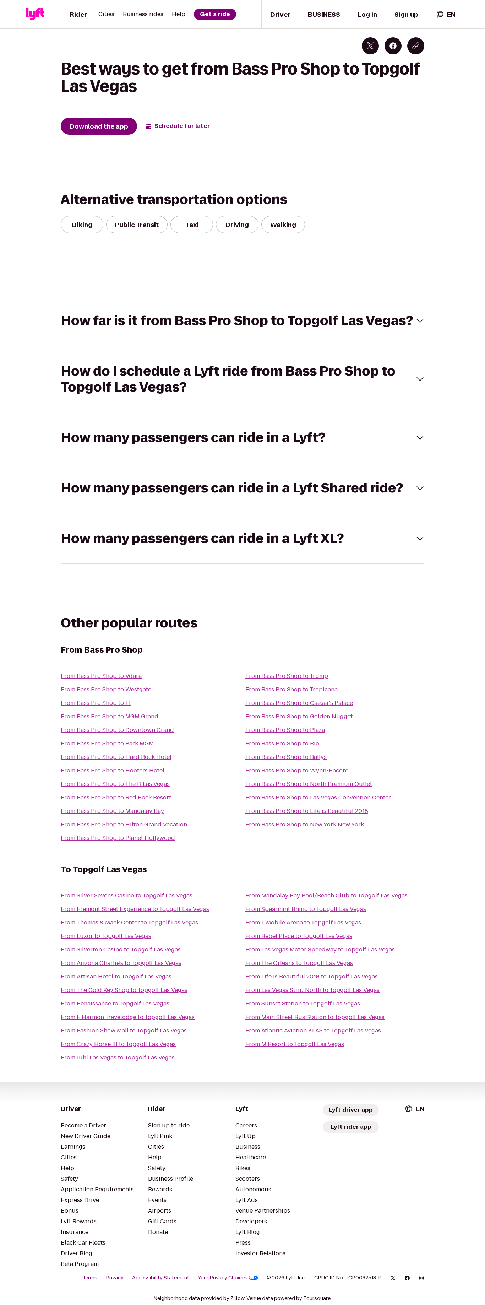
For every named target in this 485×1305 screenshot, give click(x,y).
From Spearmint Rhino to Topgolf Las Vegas (305, 909)
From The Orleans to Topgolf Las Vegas (299, 963)
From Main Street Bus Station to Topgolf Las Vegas (315, 1017)
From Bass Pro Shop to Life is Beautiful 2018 (306, 811)
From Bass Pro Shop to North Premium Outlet (308, 784)
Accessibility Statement (160, 1277)
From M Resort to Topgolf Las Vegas (294, 1044)
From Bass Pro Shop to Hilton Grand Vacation (124, 824)
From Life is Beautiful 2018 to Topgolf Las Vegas (311, 976)
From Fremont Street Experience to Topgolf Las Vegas (135, 909)
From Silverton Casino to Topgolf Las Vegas (121, 949)
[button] (242, 321)
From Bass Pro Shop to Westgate (106, 689)
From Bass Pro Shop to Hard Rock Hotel (116, 757)
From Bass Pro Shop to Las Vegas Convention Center (318, 797)
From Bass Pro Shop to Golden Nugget (299, 716)
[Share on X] (370, 45)
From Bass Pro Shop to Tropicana (291, 689)
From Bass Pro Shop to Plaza (285, 730)
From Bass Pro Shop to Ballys (286, 757)
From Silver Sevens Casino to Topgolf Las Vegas (126, 895)
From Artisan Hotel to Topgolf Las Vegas (116, 976)
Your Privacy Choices (222, 1277)
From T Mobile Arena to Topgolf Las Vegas (303, 922)
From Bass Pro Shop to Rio (282, 743)
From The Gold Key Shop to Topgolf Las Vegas (124, 990)
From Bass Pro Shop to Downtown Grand (117, 730)
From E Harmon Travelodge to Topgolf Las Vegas (128, 1017)
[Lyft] (35, 14)
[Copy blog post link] (415, 45)
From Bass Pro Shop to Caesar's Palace (299, 703)
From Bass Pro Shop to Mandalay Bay (112, 811)
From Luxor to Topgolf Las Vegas (106, 936)
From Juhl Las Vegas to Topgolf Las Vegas (118, 1057)
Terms (89, 1277)
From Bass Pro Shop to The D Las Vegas (115, 784)
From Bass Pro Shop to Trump (286, 676)
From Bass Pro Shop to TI (96, 703)
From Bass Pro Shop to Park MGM (107, 743)
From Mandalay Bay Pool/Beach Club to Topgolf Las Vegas (326, 895)
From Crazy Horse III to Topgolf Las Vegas (118, 1044)
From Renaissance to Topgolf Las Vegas (115, 1003)
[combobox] (446, 14)
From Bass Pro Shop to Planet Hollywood (118, 838)
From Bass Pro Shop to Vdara (101, 676)
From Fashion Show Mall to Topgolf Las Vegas (124, 1030)
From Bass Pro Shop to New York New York (304, 824)
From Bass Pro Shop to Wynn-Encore (296, 770)
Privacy (115, 1277)
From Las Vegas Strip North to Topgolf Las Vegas (312, 990)
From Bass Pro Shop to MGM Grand (109, 716)
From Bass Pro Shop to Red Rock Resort (116, 797)
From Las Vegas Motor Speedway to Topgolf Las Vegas (320, 949)
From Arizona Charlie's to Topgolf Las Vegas (121, 963)
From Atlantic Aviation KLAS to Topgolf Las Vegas (313, 1030)
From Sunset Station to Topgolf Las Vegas (302, 1003)
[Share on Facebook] (393, 45)
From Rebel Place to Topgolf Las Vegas (298, 936)
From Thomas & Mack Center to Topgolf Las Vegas (129, 922)
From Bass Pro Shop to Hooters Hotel (112, 770)
